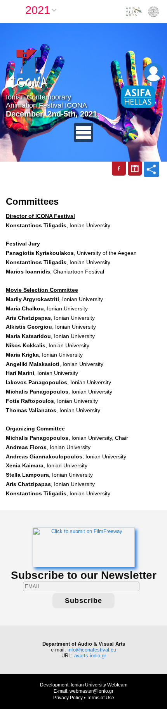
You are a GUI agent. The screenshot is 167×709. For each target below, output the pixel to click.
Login (153, 72)
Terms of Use (100, 697)
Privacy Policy (68, 697)
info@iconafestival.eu (92, 650)
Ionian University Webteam (99, 685)
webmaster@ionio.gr (91, 691)
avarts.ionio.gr (90, 655)
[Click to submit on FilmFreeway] (84, 547)
